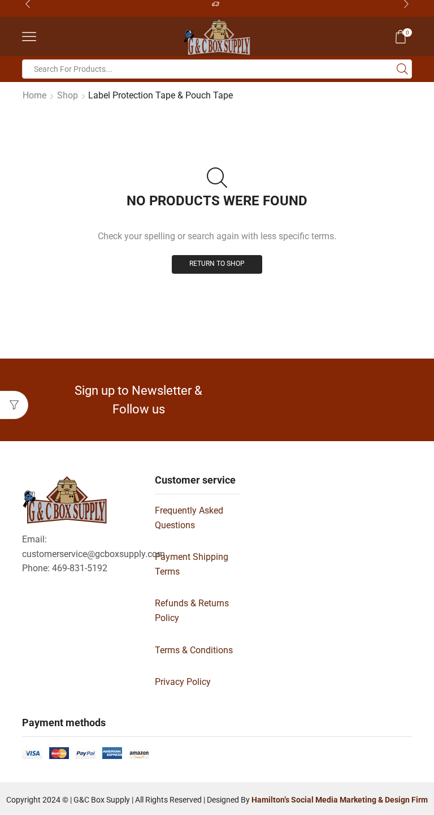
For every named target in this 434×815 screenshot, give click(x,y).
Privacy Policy (183, 681)
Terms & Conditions (194, 650)
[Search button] (402, 69)
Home (34, 95)
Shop (67, 95)
